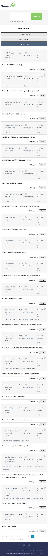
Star (42, 69)
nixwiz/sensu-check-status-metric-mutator (27, 498)
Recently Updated (24, 44)
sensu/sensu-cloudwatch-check (10, 174)
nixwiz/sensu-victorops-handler (10, 387)
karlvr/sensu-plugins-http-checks (9, 55)
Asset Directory (20, 550)
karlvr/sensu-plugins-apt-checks (9, 517)
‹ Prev (12, 536)
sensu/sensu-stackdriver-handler (10, 312)
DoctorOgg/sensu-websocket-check (11, 289)
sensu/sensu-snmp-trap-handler (24, 368)
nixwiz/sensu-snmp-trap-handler (10, 361)
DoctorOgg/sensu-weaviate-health (11, 410)
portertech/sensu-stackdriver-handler (25, 319)
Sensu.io (9, 550)
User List (31, 550)
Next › (12, 539)
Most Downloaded (24, 35)
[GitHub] (19, 546)
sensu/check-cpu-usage (20, 440)
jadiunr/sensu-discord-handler (10, 266)
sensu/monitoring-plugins (21, 86)
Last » (20, 539)
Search (37, 16)
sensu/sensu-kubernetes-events (10, 338)
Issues (39, 550)
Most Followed (24, 39)
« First (4, 536)
